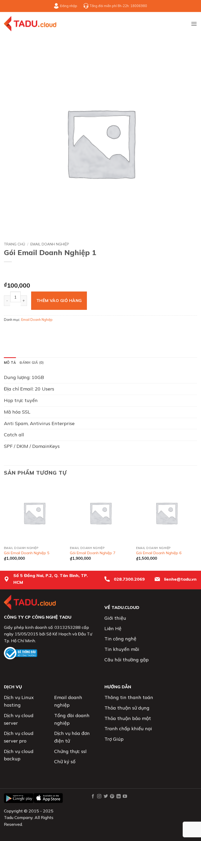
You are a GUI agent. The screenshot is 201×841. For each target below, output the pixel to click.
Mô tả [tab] (10, 362)
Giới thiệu (115, 618)
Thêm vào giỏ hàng (59, 300)
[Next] (197, 526)
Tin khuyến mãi (121, 649)
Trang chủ (14, 244)
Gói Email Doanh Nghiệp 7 (92, 553)
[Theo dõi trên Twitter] (106, 796)
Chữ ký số (64, 761)
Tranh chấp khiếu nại (128, 728)
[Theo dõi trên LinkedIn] (118, 796)
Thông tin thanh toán (128, 697)
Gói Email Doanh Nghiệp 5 (26, 553)
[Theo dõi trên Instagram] (99, 796)
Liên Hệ (112, 628)
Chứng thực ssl (70, 751)
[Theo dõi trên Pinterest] (112, 796)
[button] (194, 23)
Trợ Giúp (114, 739)
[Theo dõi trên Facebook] (93, 796)
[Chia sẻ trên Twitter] (27, 331)
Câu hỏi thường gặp (126, 660)
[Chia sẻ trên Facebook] (18, 331)
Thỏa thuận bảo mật (127, 718)
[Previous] (4, 526)
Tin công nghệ (120, 639)
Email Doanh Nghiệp (49, 244)
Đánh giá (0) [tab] (32, 362)
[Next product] (10, 272)
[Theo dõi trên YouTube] (125, 796)
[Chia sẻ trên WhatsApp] (8, 331)
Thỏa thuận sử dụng (126, 708)
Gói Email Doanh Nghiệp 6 (159, 553)
